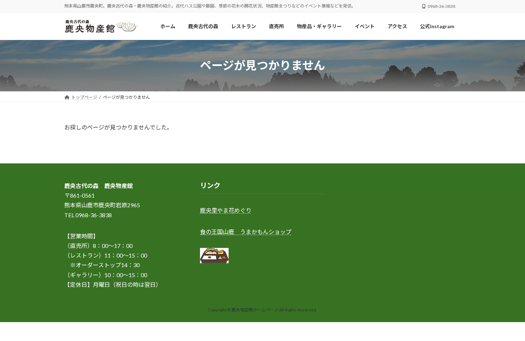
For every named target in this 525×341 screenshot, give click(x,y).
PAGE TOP (506, 324)
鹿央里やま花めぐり (225, 210)
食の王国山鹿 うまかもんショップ (245, 231)
